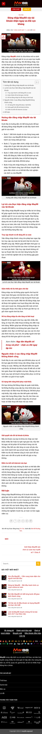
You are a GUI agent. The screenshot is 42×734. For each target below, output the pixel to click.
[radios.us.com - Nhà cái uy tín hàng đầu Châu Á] (21, 4)
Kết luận (7, 112)
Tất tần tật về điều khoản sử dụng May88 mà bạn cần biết (24, 604)
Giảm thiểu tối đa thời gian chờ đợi (18, 95)
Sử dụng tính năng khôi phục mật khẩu (19, 105)
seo (34, 30)
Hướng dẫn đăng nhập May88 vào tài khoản (19, 85)
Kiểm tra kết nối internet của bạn (17, 109)
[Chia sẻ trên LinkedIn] (31, 521)
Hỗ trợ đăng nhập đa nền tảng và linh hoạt (20, 97)
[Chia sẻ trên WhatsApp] (11, 521)
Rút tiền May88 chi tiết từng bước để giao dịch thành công (24, 595)
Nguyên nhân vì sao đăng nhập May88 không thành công (19, 101)
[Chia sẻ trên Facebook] (15, 521)
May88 (13, 56)
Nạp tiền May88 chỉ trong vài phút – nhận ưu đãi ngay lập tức (21, 344)
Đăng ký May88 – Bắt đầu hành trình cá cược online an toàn (23, 586)
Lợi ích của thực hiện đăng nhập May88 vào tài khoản (19, 89)
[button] (3, 4)
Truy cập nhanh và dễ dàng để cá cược (19, 93)
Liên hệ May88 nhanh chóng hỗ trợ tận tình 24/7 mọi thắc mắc (22, 613)
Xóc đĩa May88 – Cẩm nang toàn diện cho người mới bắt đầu (24, 577)
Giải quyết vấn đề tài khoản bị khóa (18, 107)
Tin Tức (21, 15)
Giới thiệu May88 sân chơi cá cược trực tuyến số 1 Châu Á (31, 549)
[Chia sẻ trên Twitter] (19, 521)
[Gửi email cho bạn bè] (23, 521)
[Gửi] (38, 564)
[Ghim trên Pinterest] (27, 521)
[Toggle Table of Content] (35, 82)
